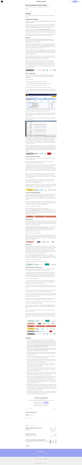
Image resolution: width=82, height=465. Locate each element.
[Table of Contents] (1, 232)
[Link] (24, 13)
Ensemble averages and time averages (31, 435)
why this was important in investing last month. (39, 349)
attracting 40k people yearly (35, 209)
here (41, 366)
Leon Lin (26, 8)
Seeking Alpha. (45, 46)
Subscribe (75, 1)
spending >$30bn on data (35, 27)
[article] (41, 429)
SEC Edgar (29, 42)
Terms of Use (45, 404)
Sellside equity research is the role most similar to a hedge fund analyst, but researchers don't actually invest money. (41, 346)
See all (27, 445)
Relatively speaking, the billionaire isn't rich (33, 428)
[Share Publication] (71, 1)
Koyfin (53, 142)
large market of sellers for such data (35, 254)
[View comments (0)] (29, 11)
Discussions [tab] (32, 425)
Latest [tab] (29, 425)
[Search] (69, 1)
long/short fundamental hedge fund (43, 29)
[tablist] (29, 415)
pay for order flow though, (36, 341)
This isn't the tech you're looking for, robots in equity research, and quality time (37, 441)
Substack (36, 463)
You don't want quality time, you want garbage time (35, 439)
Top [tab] (26, 425)
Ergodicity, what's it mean (30, 433)
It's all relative (27, 429)
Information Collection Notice (41, 405)
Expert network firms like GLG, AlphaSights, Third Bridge (36, 227)
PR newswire (40, 50)
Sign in (79, 1)
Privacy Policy (47, 405)
